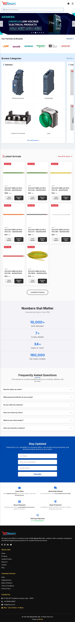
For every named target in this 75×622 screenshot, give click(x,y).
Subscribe (37, 474)
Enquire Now (19, 197)
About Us (4, 562)
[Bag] (68, 3)
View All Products (64, 156)
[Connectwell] (58, 46)
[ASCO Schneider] (34, 46)
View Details (9, 197)
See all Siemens (32, 140)
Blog (2, 567)
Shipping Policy (6, 580)
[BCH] (46, 46)
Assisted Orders (6, 559)
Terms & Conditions (7, 586)
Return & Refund (6, 583)
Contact (3, 565)
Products (4, 556)
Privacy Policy (6, 588)
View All (69, 39)
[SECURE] (9, 46)
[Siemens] (22, 46)
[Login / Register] (73, 3)
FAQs (3, 577)
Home (3, 553)
